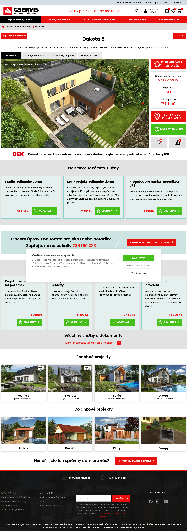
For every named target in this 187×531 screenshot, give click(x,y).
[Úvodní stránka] (24, 11)
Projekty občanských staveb (99, 19)
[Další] (143, 103)
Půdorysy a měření (35, 55)
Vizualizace (11, 55)
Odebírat (120, 498)
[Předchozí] (6, 103)
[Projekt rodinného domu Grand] (182, 36)
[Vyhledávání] (137, 11)
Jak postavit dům (46, 493)
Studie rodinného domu (23, 182)
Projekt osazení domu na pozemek (22, 283)
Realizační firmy (137, 19)
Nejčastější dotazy (9, 493)
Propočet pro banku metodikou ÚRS (154, 184)
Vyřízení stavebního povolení (160, 283)
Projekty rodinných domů (20, 19)
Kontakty (176, 2)
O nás (164, 2)
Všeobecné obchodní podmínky (16, 497)
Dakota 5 (39, 26)
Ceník (41, 501)
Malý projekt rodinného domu (90, 182)
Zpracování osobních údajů (14, 501)
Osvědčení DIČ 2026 (48, 505)
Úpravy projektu (89, 55)
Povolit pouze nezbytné (138, 265)
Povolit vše (138, 258)
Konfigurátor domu (169, 19)
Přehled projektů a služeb (129, 2)
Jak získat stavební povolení (51, 497)
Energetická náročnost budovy (70, 283)
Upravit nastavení (138, 273)
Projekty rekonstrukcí (59, 19)
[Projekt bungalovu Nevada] (176, 36)
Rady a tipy (152, 2)
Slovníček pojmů (9, 505)
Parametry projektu (63, 55)
